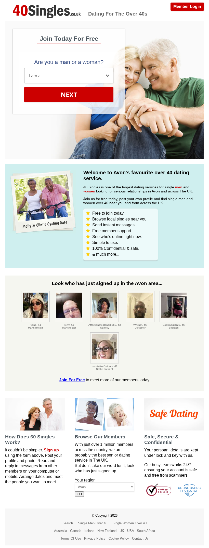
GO (79, 494)
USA (130, 531)
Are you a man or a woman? (68, 62)
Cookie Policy (119, 538)
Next (69, 94)
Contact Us (140, 538)
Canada (75, 531)
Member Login (187, 6)
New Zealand (106, 531)
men (178, 187)
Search (67, 523)
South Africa (146, 531)
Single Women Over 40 (129, 523)
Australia (60, 531)
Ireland (89, 531)
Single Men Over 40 (92, 523)
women (89, 191)
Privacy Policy (95, 538)
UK (122, 531)
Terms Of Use (70, 538)
